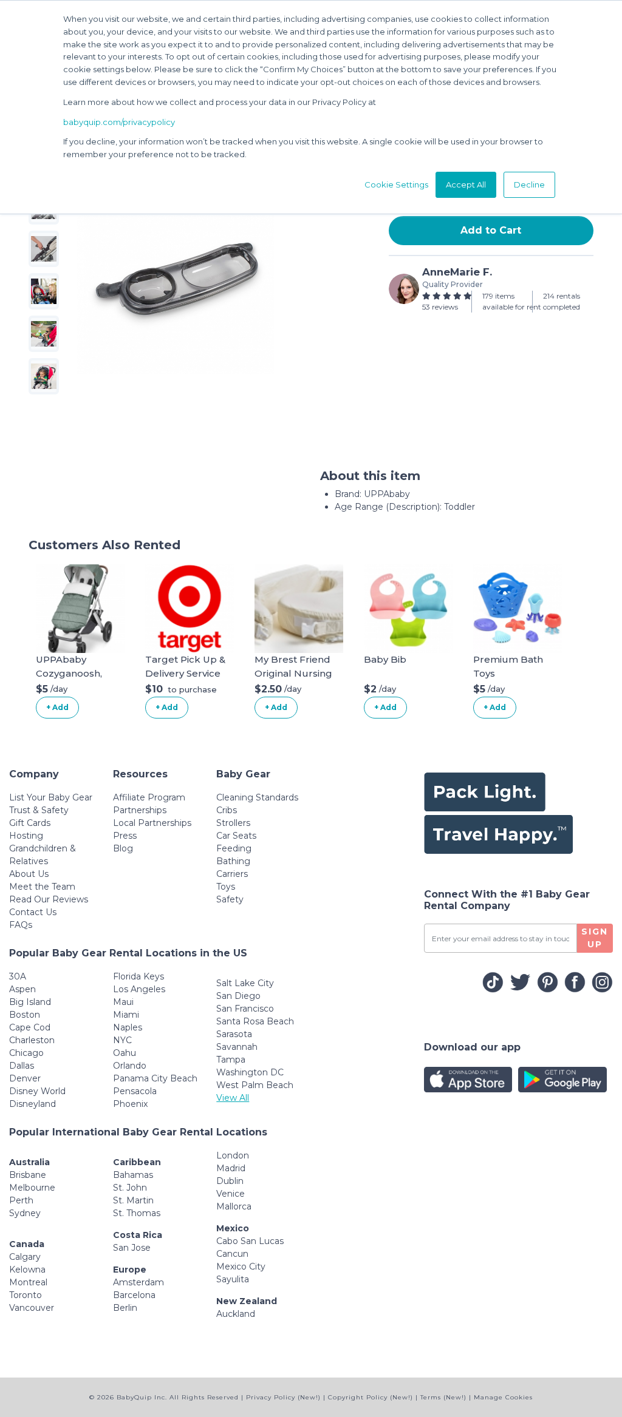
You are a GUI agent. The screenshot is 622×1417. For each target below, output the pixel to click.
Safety (230, 899)
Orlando (129, 1065)
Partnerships (139, 810)
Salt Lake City (245, 983)
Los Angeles (139, 989)
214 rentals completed (561, 301)
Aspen (22, 989)
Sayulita (232, 1279)
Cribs (226, 810)
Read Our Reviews (48, 899)
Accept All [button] (466, 184)
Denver (25, 1078)
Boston (24, 1014)
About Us (29, 873)
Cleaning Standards (257, 797)
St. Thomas (136, 1213)
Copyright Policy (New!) (370, 1397)
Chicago (26, 1052)
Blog (123, 848)
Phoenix (130, 1103)
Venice (230, 1193)
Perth (21, 1200)
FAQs (20, 924)
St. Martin (133, 1200)
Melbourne (32, 1187)
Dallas (21, 1065)
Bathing (233, 861)
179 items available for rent (511, 301)
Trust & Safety (39, 810)
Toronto (25, 1295)
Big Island (30, 1001)
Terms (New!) (443, 1397)
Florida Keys (138, 976)
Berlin (125, 1307)
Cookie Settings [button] (396, 184)
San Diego (238, 995)
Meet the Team (42, 886)
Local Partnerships (152, 822)
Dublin (230, 1180)
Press (125, 835)
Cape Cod (29, 1027)
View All (232, 1097)
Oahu (124, 1052)
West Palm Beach (254, 1085)
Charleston (32, 1040)
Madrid (230, 1168)
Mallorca (233, 1206)
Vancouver (31, 1307)
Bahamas (133, 1174)
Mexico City (240, 1266)
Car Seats (236, 835)
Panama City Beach (155, 1078)
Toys (225, 886)
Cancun (232, 1253)
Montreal (28, 1282)
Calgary (25, 1256)
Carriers (232, 873)
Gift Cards (29, 822)
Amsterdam (138, 1282)
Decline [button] (529, 184)
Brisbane (27, 1174)
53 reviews (440, 306)
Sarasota (234, 1034)
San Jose (132, 1247)
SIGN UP (594, 938)
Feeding (233, 848)
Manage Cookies (503, 1397)
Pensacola (135, 1091)
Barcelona (134, 1295)
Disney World (37, 1091)
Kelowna (27, 1269)
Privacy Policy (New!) (283, 1397)
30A (17, 976)
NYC (122, 1040)
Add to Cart (490, 230)
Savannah (237, 1046)
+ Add (57, 707)
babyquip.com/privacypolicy (119, 122)
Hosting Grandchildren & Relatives (42, 848)
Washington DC (250, 1072)
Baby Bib (385, 659)
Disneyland (32, 1103)
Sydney (25, 1213)
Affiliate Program (149, 797)
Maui (123, 1001)
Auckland (235, 1313)
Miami (126, 1014)
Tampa (230, 1059)
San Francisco (245, 1008)
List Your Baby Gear (50, 797)
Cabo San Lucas (250, 1241)
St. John (130, 1187)
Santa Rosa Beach (255, 1021)
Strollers (233, 822)
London (232, 1155)
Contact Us (32, 912)
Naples (127, 1027)
